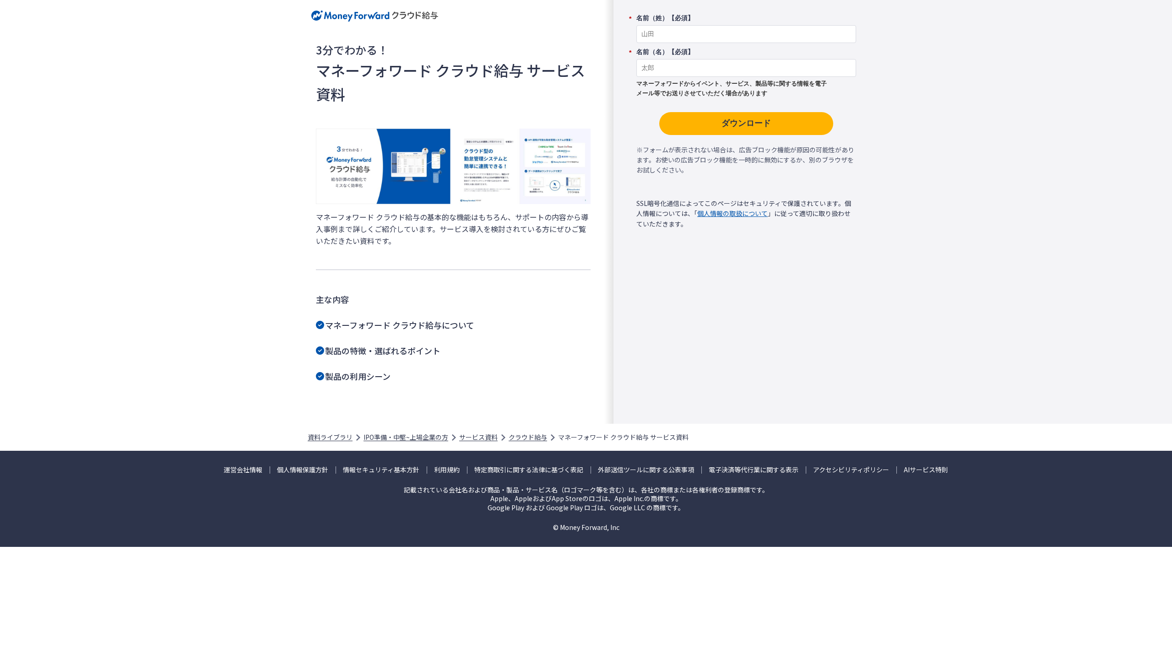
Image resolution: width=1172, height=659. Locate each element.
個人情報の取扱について (732, 213)
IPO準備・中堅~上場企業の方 (406, 437)
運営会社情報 (243, 469)
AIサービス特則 (926, 469)
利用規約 (447, 469)
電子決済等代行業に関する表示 (753, 469)
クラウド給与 (528, 437)
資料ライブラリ (330, 437)
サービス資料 (478, 437)
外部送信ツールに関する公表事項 (646, 469)
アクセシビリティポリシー (851, 469)
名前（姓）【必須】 (665, 18)
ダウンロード (746, 123)
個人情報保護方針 (302, 469)
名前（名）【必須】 (665, 52)
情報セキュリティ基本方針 (381, 469)
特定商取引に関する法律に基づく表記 (528, 469)
